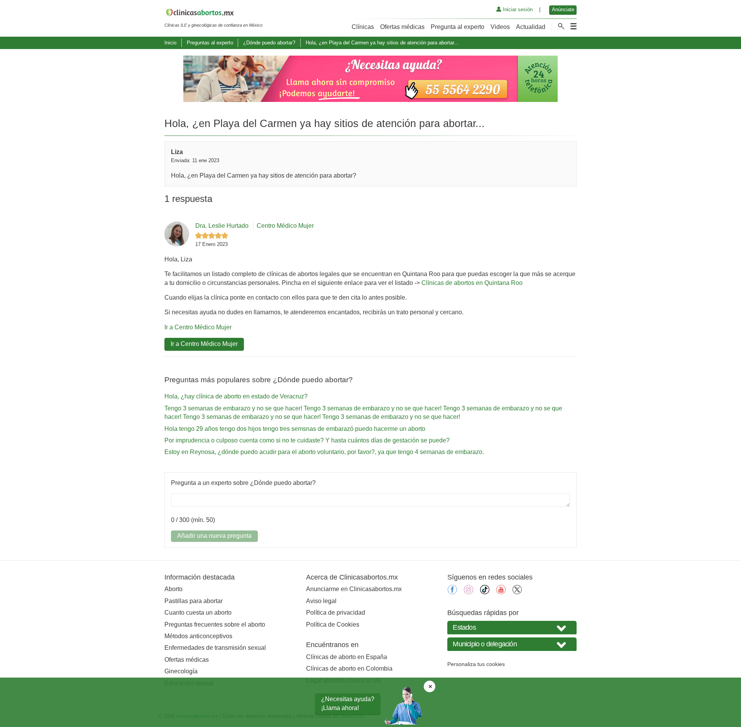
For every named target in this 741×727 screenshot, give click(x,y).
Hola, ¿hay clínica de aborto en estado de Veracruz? (236, 396)
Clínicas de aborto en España (346, 657)
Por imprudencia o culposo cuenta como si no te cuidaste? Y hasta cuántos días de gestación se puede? (307, 440)
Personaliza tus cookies (476, 664)
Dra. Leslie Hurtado (222, 225)
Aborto (173, 589)
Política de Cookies (332, 624)
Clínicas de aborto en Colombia (349, 668)
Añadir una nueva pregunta (214, 535)
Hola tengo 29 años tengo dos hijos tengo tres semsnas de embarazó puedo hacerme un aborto (294, 428)
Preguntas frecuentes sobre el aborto (214, 624)
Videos (500, 27)
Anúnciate (563, 9)
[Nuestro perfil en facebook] (452, 592)
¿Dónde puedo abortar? (269, 43)
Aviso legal (321, 601)
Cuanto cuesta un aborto (198, 612)
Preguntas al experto (210, 43)
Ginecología (181, 671)
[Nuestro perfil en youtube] (501, 592)
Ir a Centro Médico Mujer (198, 327)
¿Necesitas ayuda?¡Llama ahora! (347, 703)
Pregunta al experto (457, 27)
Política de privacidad (335, 612)
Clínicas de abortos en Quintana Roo (472, 283)
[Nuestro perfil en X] (517, 592)
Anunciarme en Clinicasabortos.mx (354, 589)
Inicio (170, 43)
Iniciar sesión (517, 9)
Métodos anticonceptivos (198, 636)
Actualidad (530, 27)
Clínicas (363, 27)
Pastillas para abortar (193, 601)
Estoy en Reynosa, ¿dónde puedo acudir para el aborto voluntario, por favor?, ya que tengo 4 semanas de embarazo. (324, 452)
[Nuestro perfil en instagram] (469, 592)
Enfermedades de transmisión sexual (215, 647)
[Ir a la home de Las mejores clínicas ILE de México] (213, 14)
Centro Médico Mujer (285, 225)
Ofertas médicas (402, 27)
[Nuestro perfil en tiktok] (485, 592)
